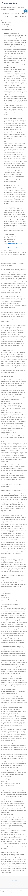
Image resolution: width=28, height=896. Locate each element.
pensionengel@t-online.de (15, 243)
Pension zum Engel (9, 3)
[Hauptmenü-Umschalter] (25, 3)
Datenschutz (14, 880)
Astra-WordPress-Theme (14, 892)
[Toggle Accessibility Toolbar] (25, 11)
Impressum (14, 882)
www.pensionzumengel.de (13, 247)
